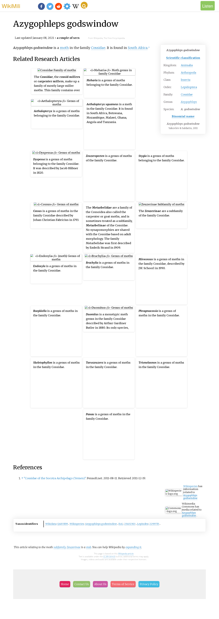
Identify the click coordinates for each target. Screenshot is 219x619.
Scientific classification (183, 58)
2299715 (154, 523)
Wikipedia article (126, 553)
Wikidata (50, 523)
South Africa (137, 48)
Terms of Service (123, 584)
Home (65, 584)
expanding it (133, 547)
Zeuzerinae (73, 547)
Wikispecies (190, 486)
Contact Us (81, 584)
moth (64, 48)
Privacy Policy (149, 584)
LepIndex (142, 523)
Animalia (187, 65)
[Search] (84, 5)
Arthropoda (188, 72)
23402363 (129, 523)
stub (88, 547)
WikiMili (11, 6)
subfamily (60, 547)
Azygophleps (189, 102)
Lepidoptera (189, 87)
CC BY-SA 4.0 (109, 556)
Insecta (185, 79)
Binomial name (183, 116)
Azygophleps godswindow (190, 497)
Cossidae (187, 94)
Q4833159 (62, 523)
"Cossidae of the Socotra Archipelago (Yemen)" (55, 478)
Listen (207, 6)
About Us (100, 584)
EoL (121, 523)
